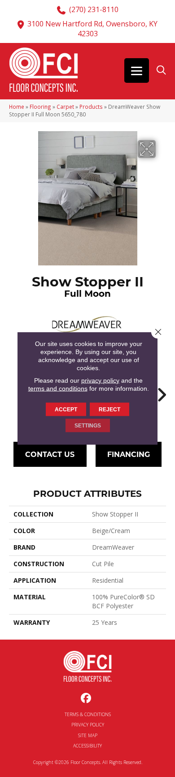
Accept (66, 409)
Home (16, 106)
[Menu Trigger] (136, 70)
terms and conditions (58, 388)
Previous (13, 390)
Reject (109, 409)
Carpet (65, 106)
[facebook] (86, 698)
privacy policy (100, 380)
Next (161, 390)
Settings (87, 426)
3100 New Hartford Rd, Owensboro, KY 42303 (92, 28)
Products (91, 106)
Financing (128, 454)
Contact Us (49, 454)
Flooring (40, 106)
